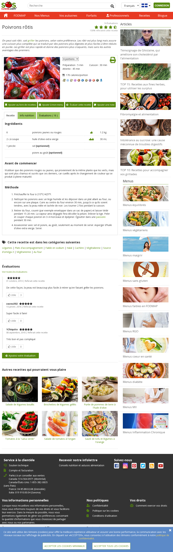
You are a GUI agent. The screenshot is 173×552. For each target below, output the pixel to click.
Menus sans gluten (135, 281)
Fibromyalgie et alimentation (139, 114)
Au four (38, 252)
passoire (101, 216)
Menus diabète (132, 382)
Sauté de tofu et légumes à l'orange (100, 440)
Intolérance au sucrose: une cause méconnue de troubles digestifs (142, 142)
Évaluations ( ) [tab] (48, 115)
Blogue (162, 15)
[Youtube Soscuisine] (160, 466)
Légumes (7, 247)
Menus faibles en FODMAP (140, 306)
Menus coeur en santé (137, 356)
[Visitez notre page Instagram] (126, 466)
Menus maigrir (132, 255)
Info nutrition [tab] (27, 115)
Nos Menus (42, 15)
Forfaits (91, 15)
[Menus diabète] (145, 370)
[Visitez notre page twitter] (143, 466)
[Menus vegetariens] (145, 218)
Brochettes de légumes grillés (60, 404)
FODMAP (20, 15)
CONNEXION (162, 5)
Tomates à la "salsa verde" (20, 438)
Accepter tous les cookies (111, 546)
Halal (70, 247)
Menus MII (130, 407)
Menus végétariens (135, 230)
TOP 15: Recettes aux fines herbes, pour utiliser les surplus (142, 86)
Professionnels (119, 15)
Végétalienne (93, 247)
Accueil (5, 15)
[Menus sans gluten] (145, 269)
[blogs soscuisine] (152, 466)
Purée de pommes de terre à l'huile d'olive (100, 406)
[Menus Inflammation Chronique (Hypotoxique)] (145, 421)
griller (31, 40)
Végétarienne (24, 252)
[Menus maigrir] (145, 244)
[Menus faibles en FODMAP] (145, 294)
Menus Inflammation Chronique (144, 432)
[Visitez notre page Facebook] (117, 466)
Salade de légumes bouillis (20, 404)
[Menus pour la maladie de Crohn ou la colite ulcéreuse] (145, 395)
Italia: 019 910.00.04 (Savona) (25, 492)
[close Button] (170, 530)
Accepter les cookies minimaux (64, 546)
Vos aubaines (68, 15)
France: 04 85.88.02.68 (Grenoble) (27, 489)
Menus (128, 181)
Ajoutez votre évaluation (21, 355)
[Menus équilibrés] (145, 193)
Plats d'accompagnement (29, 247)
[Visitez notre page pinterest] (134, 466)
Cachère (79, 247)
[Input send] (112, 6)
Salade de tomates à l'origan (60, 438)
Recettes (144, 15)
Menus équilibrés (134, 205)
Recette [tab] (10, 115)
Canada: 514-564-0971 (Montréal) (27, 478)
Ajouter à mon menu (52, 104)
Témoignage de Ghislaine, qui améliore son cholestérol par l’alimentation (140, 54)
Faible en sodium (55, 247)
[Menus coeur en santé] (145, 345)
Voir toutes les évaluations (14, 271)
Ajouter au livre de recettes (22, 104)
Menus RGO (130, 331)
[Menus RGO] (145, 320)
